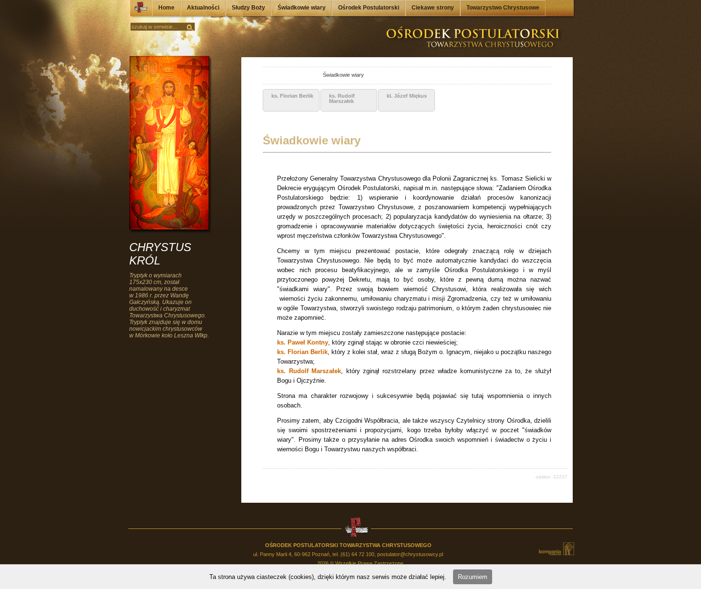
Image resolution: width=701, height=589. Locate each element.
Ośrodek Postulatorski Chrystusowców (137, 9)
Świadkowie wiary (302, 7)
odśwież (293, 76)
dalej (282, 76)
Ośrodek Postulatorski (368, 7)
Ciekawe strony (433, 7)
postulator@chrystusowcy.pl (410, 554)
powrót (272, 76)
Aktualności (203, 7)
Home (166, 7)
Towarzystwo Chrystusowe (502, 7)
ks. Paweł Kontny (302, 342)
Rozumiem (472, 576)
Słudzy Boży (248, 7)
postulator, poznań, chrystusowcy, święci (305, 76)
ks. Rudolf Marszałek (309, 371)
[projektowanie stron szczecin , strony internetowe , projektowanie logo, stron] (556, 549)
